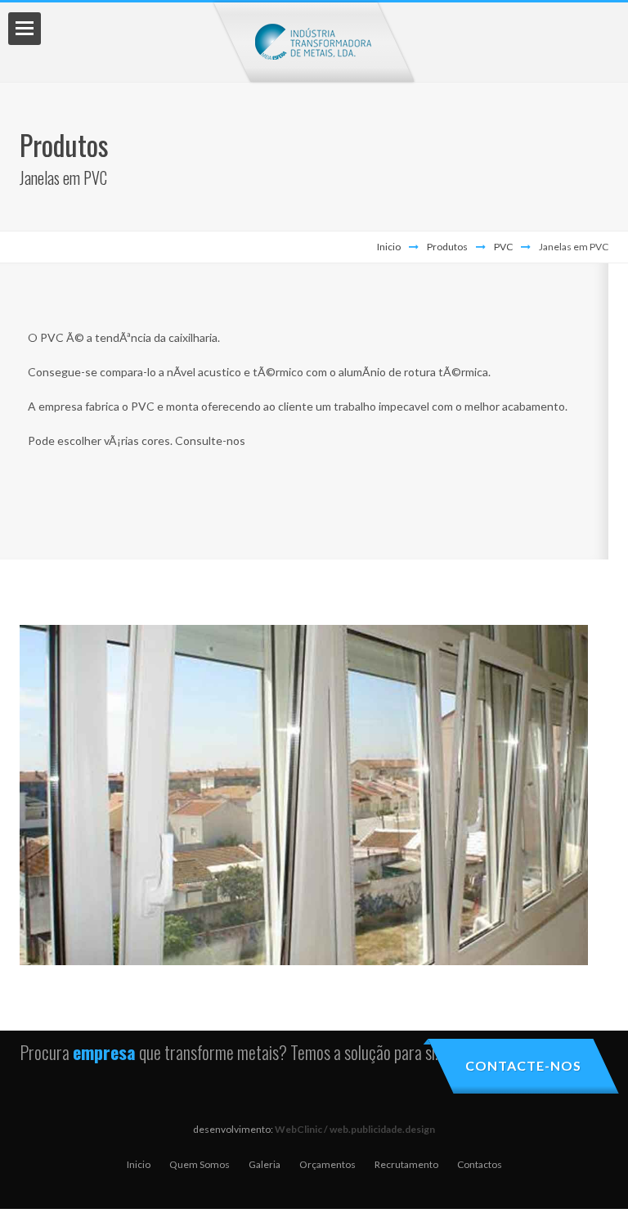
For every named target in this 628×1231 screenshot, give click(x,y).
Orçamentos (327, 1164)
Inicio (389, 246)
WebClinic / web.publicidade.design (355, 1129)
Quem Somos (199, 1164)
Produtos (447, 246)
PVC (503, 246)
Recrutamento (406, 1164)
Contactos (479, 1164)
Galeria (264, 1164)
